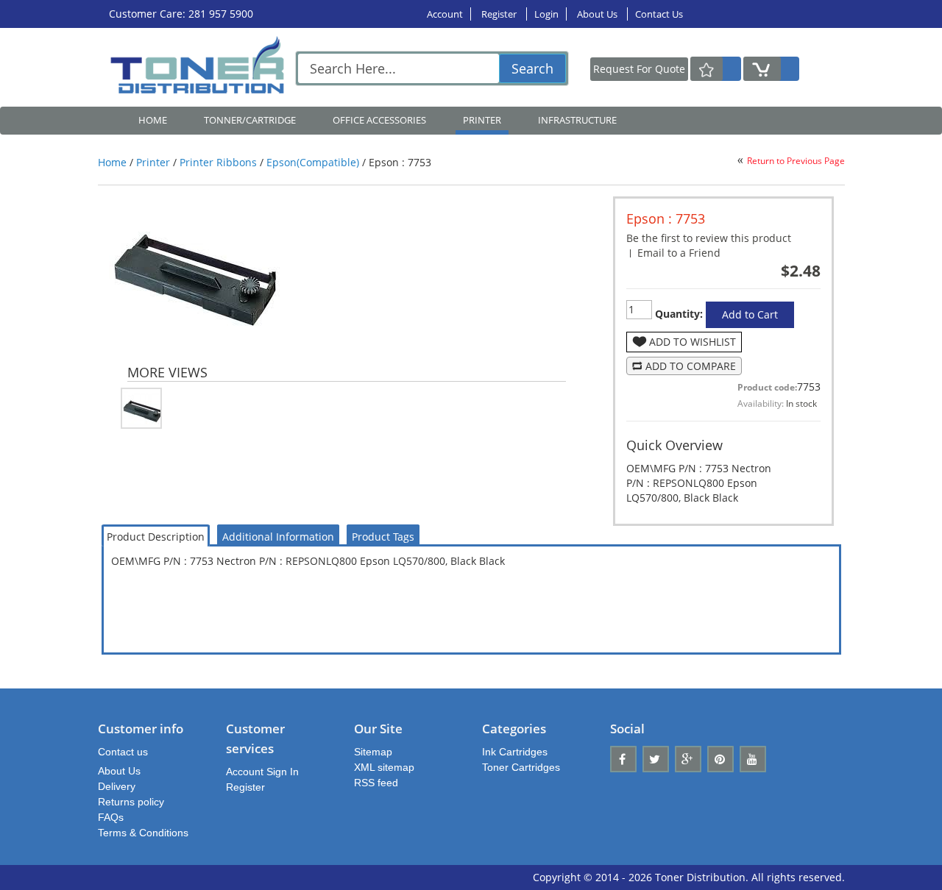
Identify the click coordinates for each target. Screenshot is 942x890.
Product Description (156, 537)
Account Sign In (262, 771)
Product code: (767, 387)
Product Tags (383, 537)
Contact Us (659, 14)
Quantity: (677, 314)
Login (546, 14)
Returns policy (131, 802)
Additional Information (278, 537)
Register (500, 14)
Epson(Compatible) (312, 162)
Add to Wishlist (692, 342)
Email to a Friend (678, 253)
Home (152, 120)
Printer (153, 162)
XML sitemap (384, 767)
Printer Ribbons (218, 162)
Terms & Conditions (143, 833)
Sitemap (373, 752)
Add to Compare (690, 366)
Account (445, 14)
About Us (598, 14)
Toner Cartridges (521, 767)
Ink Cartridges (515, 752)
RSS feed (376, 782)
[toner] (201, 67)
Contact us (123, 752)
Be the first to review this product (708, 238)
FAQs (111, 817)
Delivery (116, 786)
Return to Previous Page (796, 160)
